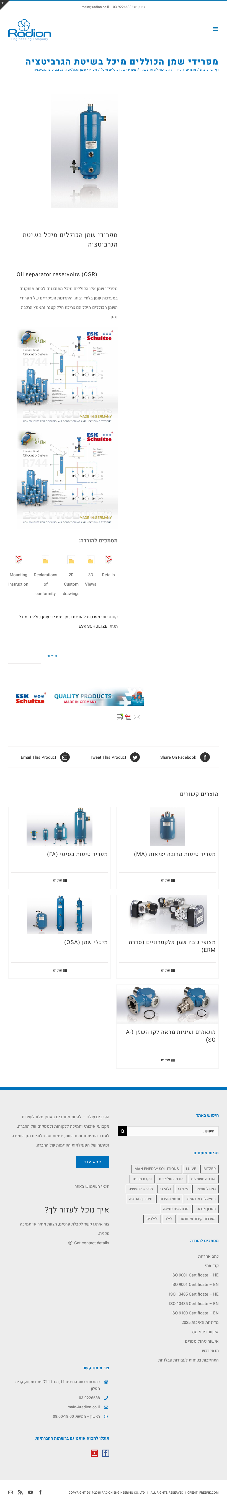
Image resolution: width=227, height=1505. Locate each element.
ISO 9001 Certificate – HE (195, 1275)
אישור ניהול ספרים (202, 1341)
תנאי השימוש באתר (92, 1186)
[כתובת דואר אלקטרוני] (10, 1492)
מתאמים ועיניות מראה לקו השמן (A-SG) (171, 1036)
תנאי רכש (210, 1351)
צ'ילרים (152, 1219)
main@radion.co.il (95, 6)
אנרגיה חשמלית (203, 1179)
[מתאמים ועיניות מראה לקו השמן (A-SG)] (167, 1004)
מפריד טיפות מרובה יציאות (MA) (175, 854)
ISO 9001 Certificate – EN (195, 1284)
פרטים (165, 880)
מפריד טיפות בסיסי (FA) (77, 854)
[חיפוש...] (173, 1131)
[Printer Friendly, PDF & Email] (128, 716)
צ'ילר (169, 1219)
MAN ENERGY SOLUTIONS (157, 1169)
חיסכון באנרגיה (140, 1199)
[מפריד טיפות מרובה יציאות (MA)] (167, 826)
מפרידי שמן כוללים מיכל (41, 617)
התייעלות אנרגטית (201, 1199)
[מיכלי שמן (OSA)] (59, 914)
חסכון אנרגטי (205, 1209)
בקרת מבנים (142, 1179)
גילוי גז (183, 1189)
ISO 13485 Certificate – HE (194, 1294)
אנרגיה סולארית (171, 1179)
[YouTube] (94, 1453)
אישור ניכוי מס (205, 1332)
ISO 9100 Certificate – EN (195, 1313)
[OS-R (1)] (67, 151)
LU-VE (191, 1169)
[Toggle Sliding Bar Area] (5, 5)
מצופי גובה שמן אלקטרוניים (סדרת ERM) (172, 946)
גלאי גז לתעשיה (141, 1189)
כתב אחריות (208, 1256)
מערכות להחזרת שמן (82, 617)
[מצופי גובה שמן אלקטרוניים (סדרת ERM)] (167, 914)
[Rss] (20, 1492)
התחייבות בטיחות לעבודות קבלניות (188, 1360)
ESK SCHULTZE (93, 626)
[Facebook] (105, 1453)
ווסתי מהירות (169, 1199)
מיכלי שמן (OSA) (86, 942)
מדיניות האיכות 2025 (200, 1322)
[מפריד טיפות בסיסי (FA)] (59, 826)
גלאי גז (165, 1189)
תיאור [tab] (52, 656)
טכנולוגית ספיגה (175, 1209)
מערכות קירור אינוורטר (198, 1219)
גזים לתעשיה (205, 1189)
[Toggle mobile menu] (216, 29)
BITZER (209, 1169)
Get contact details (91, 1243)
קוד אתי (212, 1266)
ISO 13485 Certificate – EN (194, 1304)
